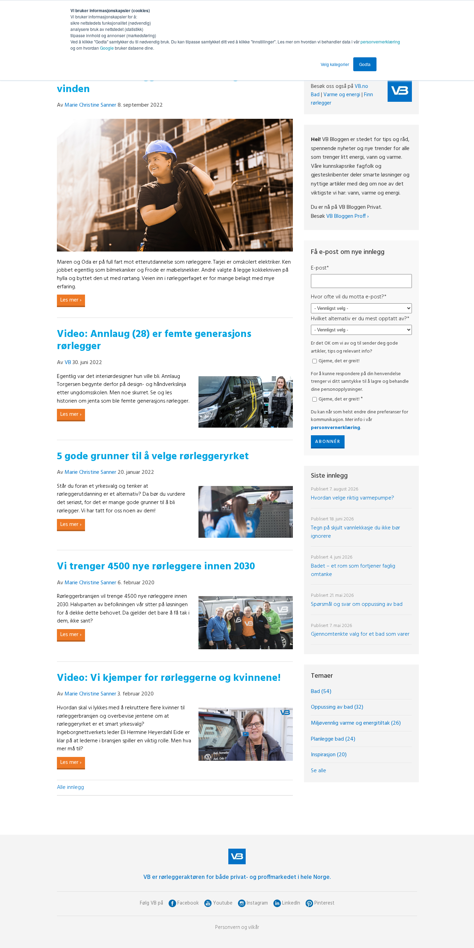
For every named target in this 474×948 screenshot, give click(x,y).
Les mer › (71, 300)
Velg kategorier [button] (335, 64)
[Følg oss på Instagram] (241, 903)
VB (68, 362)
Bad (315, 95)
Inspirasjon (329, 754)
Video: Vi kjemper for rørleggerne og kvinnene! (169, 678)
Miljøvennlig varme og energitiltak (356, 723)
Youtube (222, 903)
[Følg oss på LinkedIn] (277, 903)
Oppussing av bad (337, 707)
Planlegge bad (333, 739)
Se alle (318, 770)
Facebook (188, 903)
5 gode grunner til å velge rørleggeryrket (153, 456)
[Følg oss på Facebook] (172, 903)
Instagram (257, 903)
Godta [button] (365, 64)
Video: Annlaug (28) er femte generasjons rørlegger (154, 340)
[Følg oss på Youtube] (208, 903)
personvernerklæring (380, 41)
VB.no (361, 86)
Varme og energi (341, 95)
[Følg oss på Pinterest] (309, 903)
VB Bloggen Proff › (347, 216)
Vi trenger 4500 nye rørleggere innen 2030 (156, 567)
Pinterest (324, 903)
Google (107, 48)
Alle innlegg (70, 787)
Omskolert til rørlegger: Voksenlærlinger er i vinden (161, 83)
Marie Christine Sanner (90, 105)
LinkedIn (291, 903)
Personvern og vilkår (237, 928)
